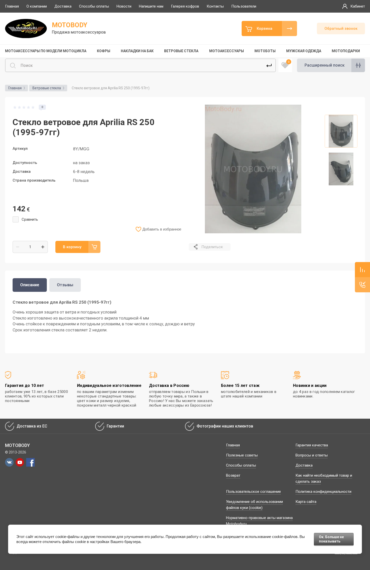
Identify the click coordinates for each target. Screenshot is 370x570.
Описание (29, 284)
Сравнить (30, 219)
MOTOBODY (69, 25)
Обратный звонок (340, 28)
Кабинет (357, 6)
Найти (269, 65)
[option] (253, 169)
